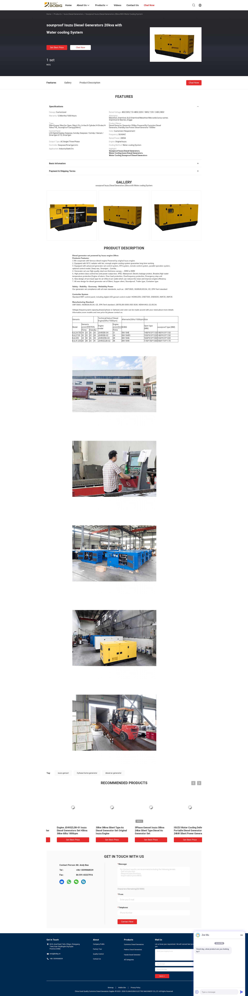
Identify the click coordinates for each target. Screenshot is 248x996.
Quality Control (98, 954)
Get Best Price (57, 47)
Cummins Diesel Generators (134, 944)
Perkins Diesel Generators (133, 950)
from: (121, 894)
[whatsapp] (69, 881)
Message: (123, 864)
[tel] (90, 881)
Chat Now (80, 47)
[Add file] (197, 992)
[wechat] (76, 881)
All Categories (129, 960)
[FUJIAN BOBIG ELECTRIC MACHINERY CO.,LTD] (54, 4)
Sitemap (110, 988)
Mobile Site (122, 988)
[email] (61, 881)
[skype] (83, 881)
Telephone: (123, 907)
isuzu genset (63, 773)
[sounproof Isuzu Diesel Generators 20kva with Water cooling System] (176, 44)
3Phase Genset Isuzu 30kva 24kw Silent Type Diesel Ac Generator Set (64, 830)
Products (58, 14)
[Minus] (241, 935)
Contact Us (97, 959)
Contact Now (127, 921)
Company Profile (98, 944)
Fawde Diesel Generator (132, 955)
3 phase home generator (87, 773)
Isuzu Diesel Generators (73, 14)
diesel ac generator (113, 773)
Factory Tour (97, 949)
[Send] (241, 992)
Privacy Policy (135, 988)
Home (49, 14)
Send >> (162, 976)
